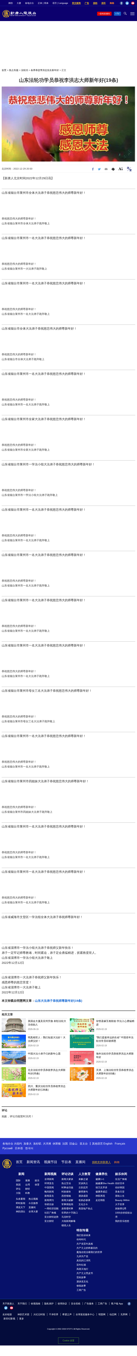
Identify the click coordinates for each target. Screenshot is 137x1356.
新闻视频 (50, 1174)
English (107, 1143)
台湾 (27, 1184)
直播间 (80, 1162)
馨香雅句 (83, 1191)
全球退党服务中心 (85, 1314)
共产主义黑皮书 (85, 1273)
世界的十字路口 (69, 1212)
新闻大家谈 (67, 1179)
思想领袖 (66, 1195)
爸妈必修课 (84, 1200)
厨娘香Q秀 (120, 1208)
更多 (21, 1318)
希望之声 (67, 1314)
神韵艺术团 (23, 1314)
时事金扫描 (67, 1187)
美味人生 (119, 1195)
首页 (4, 70)
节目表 (66, 1162)
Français (120, 1143)
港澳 (27, 1180)
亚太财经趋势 (51, 1217)
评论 (18, 1188)
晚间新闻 (49, 1191)
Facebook (121, 3)
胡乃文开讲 (101, 1187)
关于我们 (22, 1303)
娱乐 (37, 1180)
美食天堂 (119, 1191)
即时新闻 (20, 1203)
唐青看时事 (67, 1208)
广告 (87, 3)
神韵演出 (20, 1211)
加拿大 (28, 1143)
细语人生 (66, 1225)
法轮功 (24, 70)
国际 (18, 1180)
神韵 (10, 3)
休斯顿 (57, 1143)
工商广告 (81, 1290)
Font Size (120, 168)
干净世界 (53, 1314)
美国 (18, 1184)
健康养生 (102, 1174)
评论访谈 (67, 1174)
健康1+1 (100, 1179)
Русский (8, 1148)
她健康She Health (105, 1183)
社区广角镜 (50, 1212)
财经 (27, 1188)
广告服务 (89, 1303)
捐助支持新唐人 (101, 1162)
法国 (65, 1143)
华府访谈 (49, 1204)
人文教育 (85, 1174)
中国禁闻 (49, 1187)
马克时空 (66, 1217)
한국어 (29, 1148)
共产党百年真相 (85, 1243)
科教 (27, 1193)
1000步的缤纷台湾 (123, 1214)
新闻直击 (49, 1195)
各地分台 (29, 3)
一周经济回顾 (51, 1208)
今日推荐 (33, 1203)
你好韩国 (119, 1187)
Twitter (127, 3)
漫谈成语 (83, 1195)
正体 (40, 3)
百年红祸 (81, 1264)
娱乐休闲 (121, 1174)
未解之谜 (83, 1179)
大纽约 (18, 1143)
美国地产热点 (86, 1208)
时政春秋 (66, 1191)
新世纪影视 (9, 1318)
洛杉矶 (37, 1143)
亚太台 (84, 1143)
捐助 (95, 3)
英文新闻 (76, 3)
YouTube (132, 3)
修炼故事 (81, 1285)
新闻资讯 (33, 1162)
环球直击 (49, 1183)
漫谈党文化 (82, 1281)
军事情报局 (67, 1204)
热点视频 (33, 1198)
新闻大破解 (67, 1200)
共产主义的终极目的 (87, 1248)
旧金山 (73, 1143)
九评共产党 (82, 1256)
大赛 (19, 3)
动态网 (112, 1314)
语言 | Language (60, 3)
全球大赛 (33, 1211)
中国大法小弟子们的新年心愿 (44, 1053)
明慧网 (101, 1314)
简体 (46, 3)
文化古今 (83, 1204)
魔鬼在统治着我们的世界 (89, 1252)
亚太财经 (49, 1221)
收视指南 (35, 1303)
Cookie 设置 (68, 1340)
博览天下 (20, 1207)
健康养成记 (101, 1191)
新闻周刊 (49, 1200)
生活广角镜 (121, 1179)
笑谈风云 (83, 1183)
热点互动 (66, 1183)
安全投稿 (75, 1303)
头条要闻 (20, 1198)
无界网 (123, 1314)
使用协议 (62, 1303)
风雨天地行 (82, 1269)
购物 (112, 3)
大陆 (18, 1193)
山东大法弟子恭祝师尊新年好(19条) (58, 1000)
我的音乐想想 (122, 1221)
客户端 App (117, 1303)
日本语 (19, 1148)
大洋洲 (47, 1143)
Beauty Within (122, 1200)
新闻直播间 (105, 14)
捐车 (103, 3)
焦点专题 (13, 70)
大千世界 (119, 1204)
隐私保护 (49, 1303)
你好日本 (119, 1183)
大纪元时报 (39, 1314)
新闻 (21, 1174)
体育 (37, 1184)
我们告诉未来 (84, 1235)
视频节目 (50, 1162)
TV (118, 14)
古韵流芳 (83, 1187)
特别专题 (83, 1230)
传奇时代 (81, 1239)
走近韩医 (100, 1200)
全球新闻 (49, 1179)
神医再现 (100, 1195)
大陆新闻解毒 (68, 1221)
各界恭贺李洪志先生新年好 (45, 70)
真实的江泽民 (84, 1260)
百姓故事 (81, 1277)
